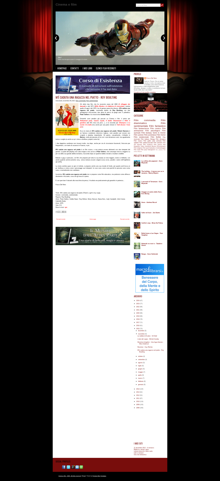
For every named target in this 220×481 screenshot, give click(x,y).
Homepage (62, 68)
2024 (138, 300)
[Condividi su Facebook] (63, 212)
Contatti (74, 68)
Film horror (161, 135)
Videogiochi (151, 149)
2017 (138, 322)
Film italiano (145, 139)
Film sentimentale (92, 101)
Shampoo (122, 123)
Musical (140, 151)
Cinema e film (66, 4)
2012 (138, 395)
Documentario (161, 146)
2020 (138, 313)
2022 (138, 307)
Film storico (138, 141)
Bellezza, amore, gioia (141, 449)
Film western (158, 143)
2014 (138, 389)
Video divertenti (146, 146)
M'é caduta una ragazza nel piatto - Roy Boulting (86, 97)
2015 (138, 328)
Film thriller (156, 137)
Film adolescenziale (146, 143)
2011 (138, 398)
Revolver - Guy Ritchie (145, 347)
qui (66, 207)
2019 (138, 316)
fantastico (152, 148)
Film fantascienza (141, 128)
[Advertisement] (149, 425)
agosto (140, 362)
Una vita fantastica (140, 454)
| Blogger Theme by (93, 476)
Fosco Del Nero (151, 78)
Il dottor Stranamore (114, 121)
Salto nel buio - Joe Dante (150, 213)
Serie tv (156, 133)
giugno (140, 369)
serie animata (157, 141)
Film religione (138, 148)
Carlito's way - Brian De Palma (152, 223)
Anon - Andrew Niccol (149, 202)
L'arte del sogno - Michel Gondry (148, 339)
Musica (154, 146)
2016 (138, 325)
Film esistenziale (141, 137)
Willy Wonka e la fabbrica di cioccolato (109, 106)
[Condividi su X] (61, 212)
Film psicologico (152, 131)
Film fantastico (157, 126)
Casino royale (99, 121)
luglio (140, 366)
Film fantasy (146, 133)
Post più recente (60, 219)
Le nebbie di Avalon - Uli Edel (147, 336)
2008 (138, 408)
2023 (138, 303)
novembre (141, 334)
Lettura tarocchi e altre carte (143, 451)
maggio (140, 372)
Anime (163, 133)
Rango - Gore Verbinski (149, 254)
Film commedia (81, 101)
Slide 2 (60, 57)
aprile (140, 375)
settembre (141, 359)
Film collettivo (159, 149)
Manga (152, 139)
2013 (138, 392)
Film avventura (150, 135)
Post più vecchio (124, 219)
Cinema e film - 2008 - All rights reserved (69, 476)
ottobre (140, 356)
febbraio (141, 381)
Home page (93, 219)
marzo (140, 378)
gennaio (141, 384)
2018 (138, 319)
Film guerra (158, 144)
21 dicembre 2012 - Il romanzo (144, 448)
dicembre (141, 331)
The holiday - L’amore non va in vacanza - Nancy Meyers (152, 172)
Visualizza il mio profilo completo (145, 92)
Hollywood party (86, 121)
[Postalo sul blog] (59, 212)
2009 (138, 404)
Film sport (146, 148)
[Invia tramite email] (56, 212)
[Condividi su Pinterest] (65, 212)
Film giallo (147, 141)
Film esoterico (148, 144)
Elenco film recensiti (106, 68)
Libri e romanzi (139, 453)
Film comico (155, 128)
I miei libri (87, 68)
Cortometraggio (161, 148)
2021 (138, 310)
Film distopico (161, 139)
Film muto (137, 149)
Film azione (138, 135)
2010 (138, 401)
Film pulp (144, 149)
